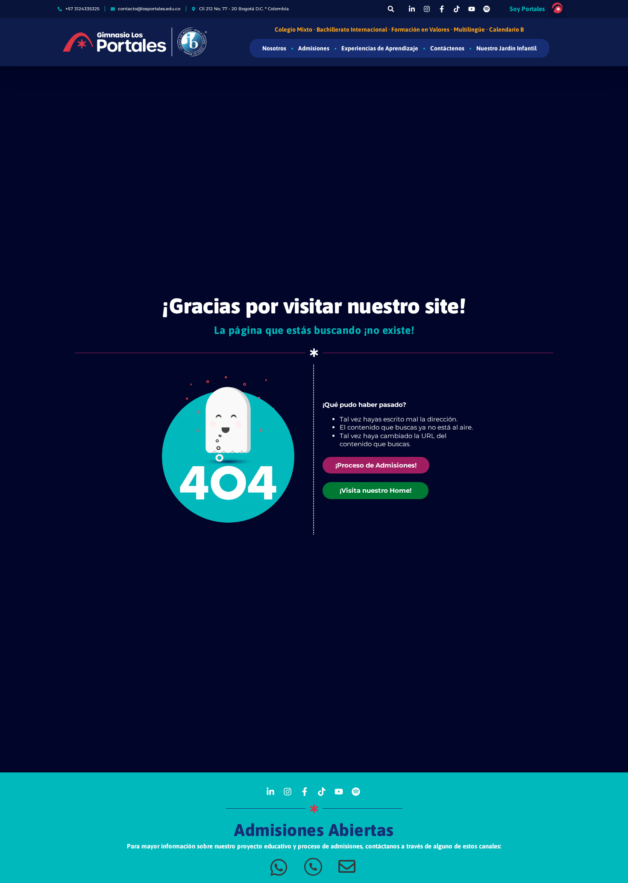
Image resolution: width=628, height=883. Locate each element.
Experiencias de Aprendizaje (379, 48)
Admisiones (313, 48)
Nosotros (274, 48)
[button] (390, 9)
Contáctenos (447, 48)
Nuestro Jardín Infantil (506, 48)
